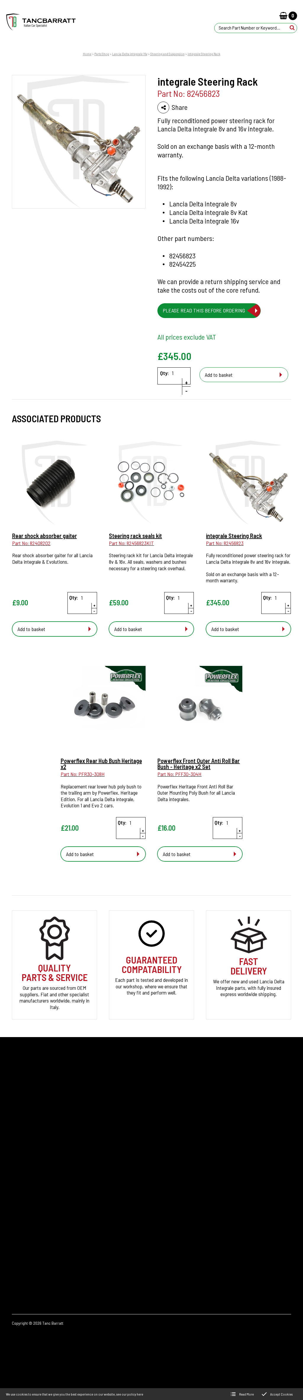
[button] (292, 27)
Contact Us (23, 1221)
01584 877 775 (267, 1197)
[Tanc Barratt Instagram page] (266, 1261)
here (140, 1394)
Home (87, 54)
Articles (19, 1201)
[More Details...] (54, 484)
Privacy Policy (26, 1231)
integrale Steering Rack (204, 54)
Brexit (18, 1191)
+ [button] (186, 382)
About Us (21, 1211)
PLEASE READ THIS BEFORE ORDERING (206, 310)
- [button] (186, 390)
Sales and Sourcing (30, 1241)
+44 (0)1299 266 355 (257, 1188)
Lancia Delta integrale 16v (129, 54)
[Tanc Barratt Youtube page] (283, 1261)
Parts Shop (101, 54)
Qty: (164, 373)
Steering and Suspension (167, 54)
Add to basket (219, 374)
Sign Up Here (221, 1099)
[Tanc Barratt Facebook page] (249, 1261)
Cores (17, 1181)
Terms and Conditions (33, 1251)
